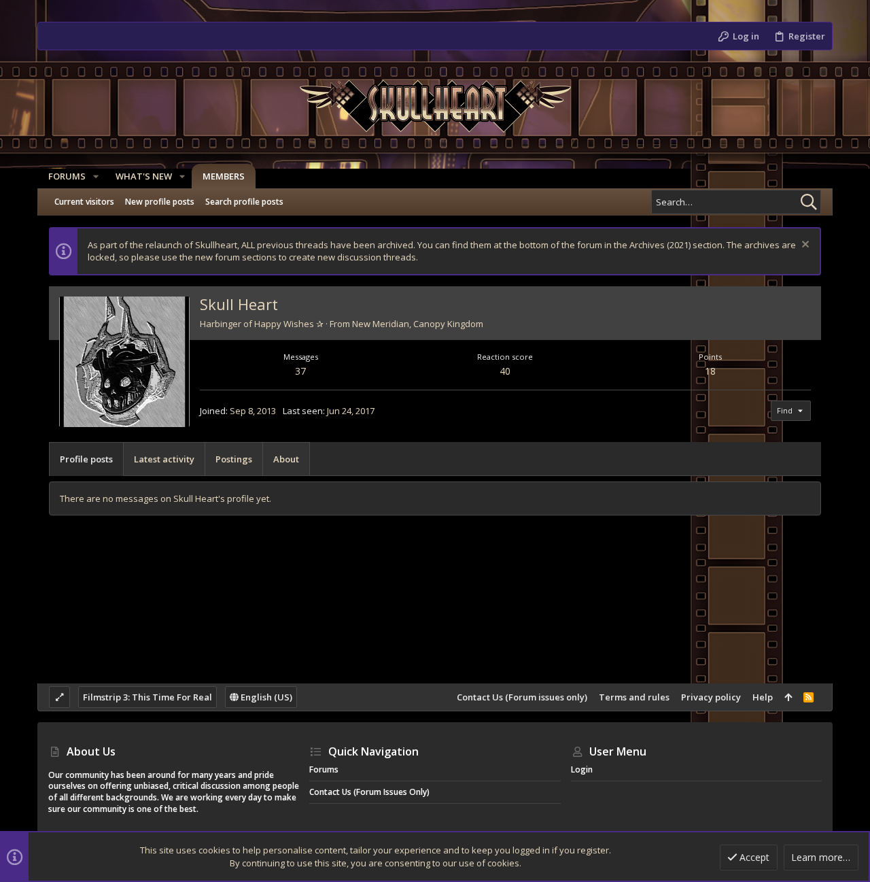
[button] (96, 176)
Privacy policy (711, 697)
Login (582, 769)
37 (300, 370)
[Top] (788, 697)
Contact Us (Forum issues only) (522, 697)
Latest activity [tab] (164, 459)
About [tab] (286, 459)
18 (710, 370)
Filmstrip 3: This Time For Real (147, 697)
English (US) (265, 697)
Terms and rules (634, 697)
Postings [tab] (233, 459)
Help (762, 697)
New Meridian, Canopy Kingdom (417, 324)
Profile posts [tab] (86, 459)
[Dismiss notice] (804, 246)
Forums (323, 769)
